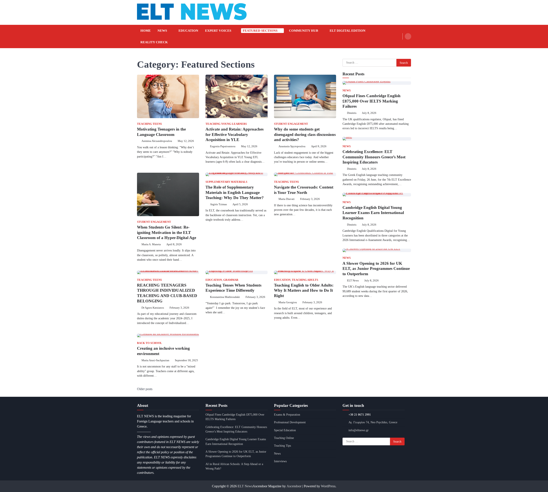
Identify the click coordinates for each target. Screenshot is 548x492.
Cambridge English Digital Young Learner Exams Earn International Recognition (373, 212)
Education (188, 30)
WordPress (328, 486)
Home (145, 30)
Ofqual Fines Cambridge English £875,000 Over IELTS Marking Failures (371, 101)
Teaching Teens (149, 123)
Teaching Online (284, 438)
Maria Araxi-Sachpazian (155, 360)
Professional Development (290, 422)
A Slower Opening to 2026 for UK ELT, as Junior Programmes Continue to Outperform (376, 268)
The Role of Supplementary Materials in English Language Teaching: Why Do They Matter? (235, 192)
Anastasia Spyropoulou (291, 146)
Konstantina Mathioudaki (225, 297)
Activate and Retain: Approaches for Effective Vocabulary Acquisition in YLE (235, 134)
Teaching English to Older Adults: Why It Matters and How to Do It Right (304, 290)
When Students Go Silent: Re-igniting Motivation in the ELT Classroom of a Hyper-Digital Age (166, 232)
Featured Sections (260, 30)
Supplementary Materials (226, 181)
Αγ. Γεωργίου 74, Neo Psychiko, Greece (372, 422)
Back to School (149, 343)
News (162, 30)
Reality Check (154, 42)
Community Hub (303, 30)
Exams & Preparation (287, 414)
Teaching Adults (305, 279)
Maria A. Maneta (151, 244)
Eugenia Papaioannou (222, 146)
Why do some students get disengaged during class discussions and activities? (305, 134)
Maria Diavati (286, 199)
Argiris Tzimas (218, 204)
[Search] (408, 36)
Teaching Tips (282, 445)
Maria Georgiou (287, 302)
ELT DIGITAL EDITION (347, 30)
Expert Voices (218, 30)
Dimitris (351, 112)
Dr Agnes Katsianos (152, 307)
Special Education (285, 430)
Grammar (230, 279)
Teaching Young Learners (226, 123)
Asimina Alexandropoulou (156, 141)
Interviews (280, 461)
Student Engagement (291, 123)
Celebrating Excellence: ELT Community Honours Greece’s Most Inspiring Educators (373, 156)
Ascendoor (294, 486)
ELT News (353, 280)
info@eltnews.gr (358, 430)
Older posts (144, 389)
